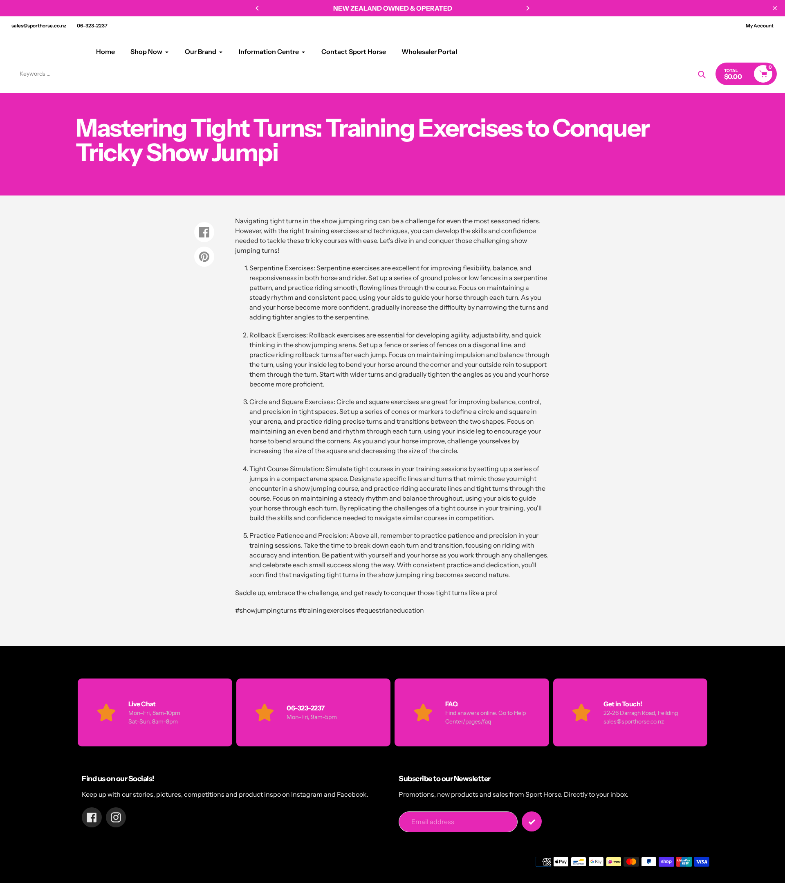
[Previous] (257, 8)
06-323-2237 (92, 25)
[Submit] (532, 821)
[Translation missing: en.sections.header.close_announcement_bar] (775, 8)
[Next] (527, 8)
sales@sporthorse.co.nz (38, 25)
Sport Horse (31, 51)
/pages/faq (477, 721)
